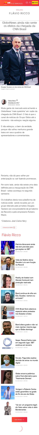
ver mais (18, 419)
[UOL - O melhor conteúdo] (7, 3)
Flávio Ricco (19, 13)
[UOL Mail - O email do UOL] (27, 2)
